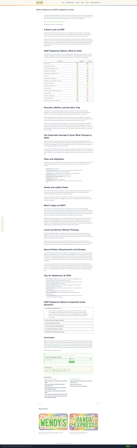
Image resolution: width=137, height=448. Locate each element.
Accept (128, 446)
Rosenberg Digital (76, 443)
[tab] (68, 313)
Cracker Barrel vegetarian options (69, 347)
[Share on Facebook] (48, 22)
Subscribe (72, 361)
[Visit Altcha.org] (90, 359)
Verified (72, 358)
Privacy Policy (28, 446)
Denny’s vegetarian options (54, 347)
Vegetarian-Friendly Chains (76, 384)
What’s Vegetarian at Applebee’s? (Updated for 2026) (56, 394)
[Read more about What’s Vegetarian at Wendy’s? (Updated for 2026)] (53, 421)
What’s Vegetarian (65, 18)
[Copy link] (64, 22)
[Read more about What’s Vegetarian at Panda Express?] (83, 421)
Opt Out (133, 446)
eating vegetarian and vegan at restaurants (54, 345)
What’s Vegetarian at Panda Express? (78, 433)
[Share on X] (51, 22)
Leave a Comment (42, 434)
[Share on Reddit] (59, 22)
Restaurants (47, 434)
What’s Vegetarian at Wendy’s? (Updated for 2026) (51, 433)
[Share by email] (61, 22)
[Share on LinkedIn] (56, 22)
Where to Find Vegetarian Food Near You (78, 386)
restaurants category (77, 345)
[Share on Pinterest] (53, 22)
